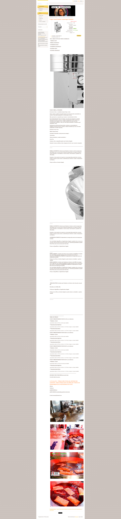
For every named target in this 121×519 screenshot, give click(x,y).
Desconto (74, 509)
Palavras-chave (53, 509)
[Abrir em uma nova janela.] (57, 33)
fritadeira (65, 509)
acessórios (52, 510)
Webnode (76, 516)
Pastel (57, 509)
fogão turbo (61, 509)
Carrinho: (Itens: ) (78, 1)
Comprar (79, 35)
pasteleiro (70, 509)
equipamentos (79, 509)
